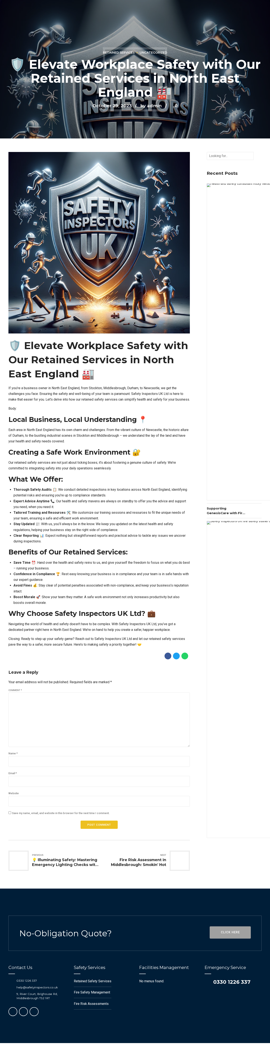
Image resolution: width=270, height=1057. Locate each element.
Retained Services (119, 52)
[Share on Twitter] (176, 656)
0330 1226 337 (26, 980)
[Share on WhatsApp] (184, 656)
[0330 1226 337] (10, 980)
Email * (12, 773)
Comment (15, 690)
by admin (151, 105)
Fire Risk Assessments (91, 1004)
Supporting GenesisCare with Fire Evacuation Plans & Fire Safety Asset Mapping (226, 510)
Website (13, 793)
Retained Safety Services (92, 981)
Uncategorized (153, 52)
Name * (13, 753)
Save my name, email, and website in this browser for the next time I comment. (60, 813)
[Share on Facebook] (168, 656)
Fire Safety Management (92, 992)
